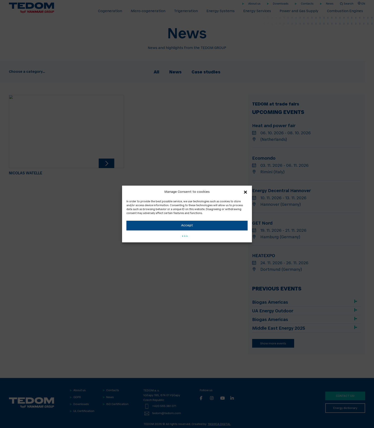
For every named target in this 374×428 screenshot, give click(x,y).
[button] (245, 192)
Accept (187, 225)
